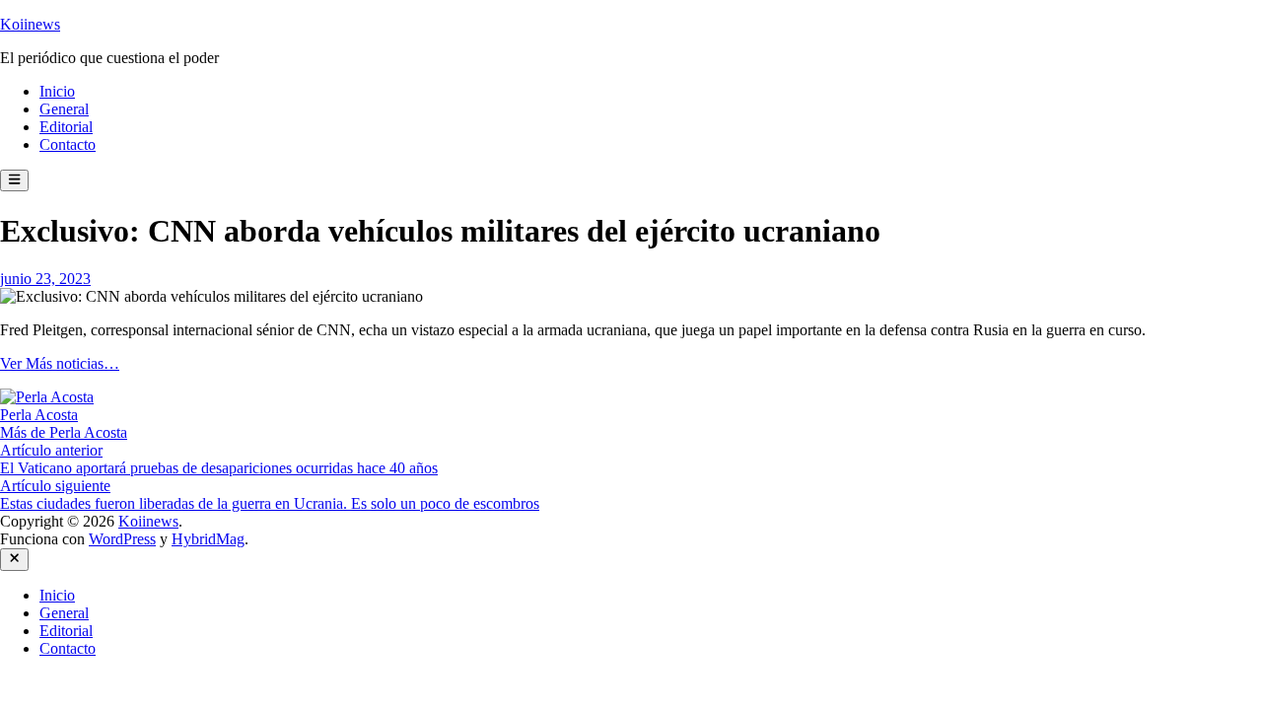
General (64, 109)
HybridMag (208, 539)
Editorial (66, 126)
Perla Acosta (39, 414)
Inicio (57, 91)
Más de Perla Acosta (63, 432)
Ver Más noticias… (59, 363)
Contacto (67, 144)
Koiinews (30, 24)
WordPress (122, 539)
